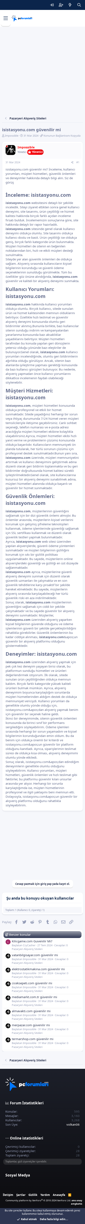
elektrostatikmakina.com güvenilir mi (38, 969)
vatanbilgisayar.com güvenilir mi (35, 955)
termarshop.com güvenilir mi (32, 1039)
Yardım (45, 1195)
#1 (77, 162)
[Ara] (79, 5)
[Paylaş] (72, 162)
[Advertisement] (42, 71)
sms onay (77, 1200)
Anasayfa (59, 1195)
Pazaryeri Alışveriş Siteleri (27, 949)
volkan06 (73, 1124)
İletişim (8, 1195)
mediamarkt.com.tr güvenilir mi (34, 997)
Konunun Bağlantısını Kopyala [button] (62, 135)
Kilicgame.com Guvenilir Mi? (32, 941)
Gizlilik (32, 1195)
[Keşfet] (70, 5)
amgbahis (76, 1203)
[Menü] (6, 18)
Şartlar (21, 1195)
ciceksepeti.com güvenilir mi (32, 983)
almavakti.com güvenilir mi (31, 1011)
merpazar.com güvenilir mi (31, 1025)
